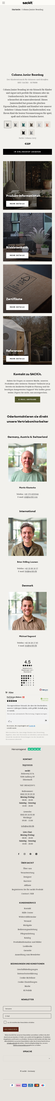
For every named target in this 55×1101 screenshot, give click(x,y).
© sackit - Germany (27, 1071)
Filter (11, 692)
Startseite (16, 9)
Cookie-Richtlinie (27, 978)
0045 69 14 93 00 (27, 814)
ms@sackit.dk (31, 645)
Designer (28, 877)
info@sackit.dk (27, 826)
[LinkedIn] (36, 853)
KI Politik (27, 990)
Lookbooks (27, 946)
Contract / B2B (27, 893)
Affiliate (27, 885)
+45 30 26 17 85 (31, 643)
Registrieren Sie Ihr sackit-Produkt (27, 889)
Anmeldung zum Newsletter (27, 954)
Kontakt (27, 908)
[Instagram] (24, 853)
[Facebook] (19, 853)
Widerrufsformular (27, 917)
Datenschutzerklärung (27, 973)
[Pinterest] (30, 853)
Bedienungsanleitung (27, 929)
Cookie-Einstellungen (27, 982)
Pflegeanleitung (27, 933)
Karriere (27, 881)
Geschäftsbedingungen (27, 969)
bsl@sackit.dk (31, 571)
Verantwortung (27, 872)
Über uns (27, 868)
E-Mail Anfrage (27, 399)
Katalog (27, 938)
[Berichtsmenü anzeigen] (46, 721)
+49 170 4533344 (31, 494)
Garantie (27, 950)
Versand (27, 921)
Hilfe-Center (27, 912)
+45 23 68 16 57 (31, 568)
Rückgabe (27, 925)
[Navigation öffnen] (3, 3)
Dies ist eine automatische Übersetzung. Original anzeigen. (27, 714)
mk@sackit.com (31, 497)
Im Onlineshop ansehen (27, 152)
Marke (27, 986)
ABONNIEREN (10, 1029)
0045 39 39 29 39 (27, 794)
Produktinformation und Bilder (27, 942)
